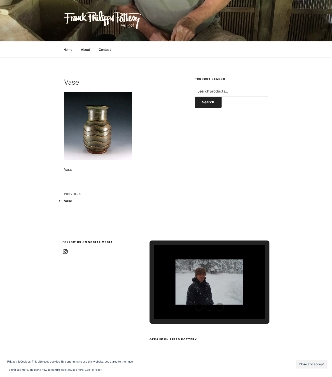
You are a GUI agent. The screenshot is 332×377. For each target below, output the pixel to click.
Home (67, 49)
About (85, 49)
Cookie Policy (93, 369)
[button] (199, 307)
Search (208, 102)
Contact (105, 49)
